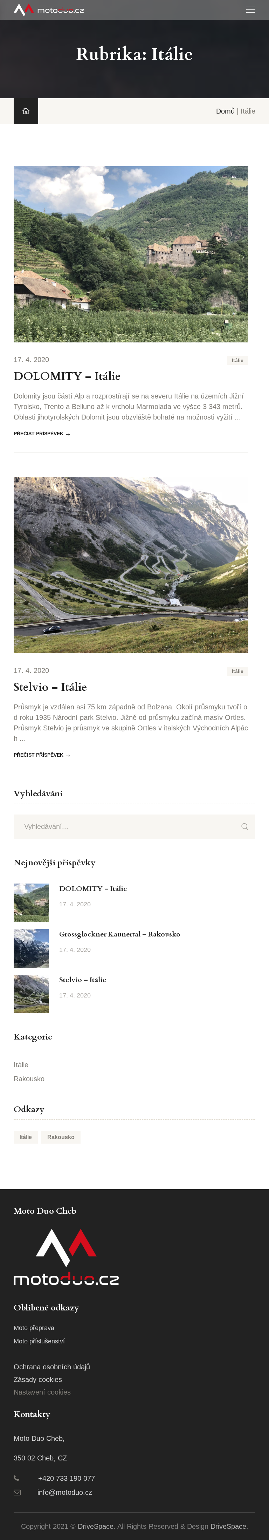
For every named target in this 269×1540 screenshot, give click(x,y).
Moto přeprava (34, 1327)
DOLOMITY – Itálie (67, 376)
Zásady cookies (38, 1379)
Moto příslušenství (39, 1341)
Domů (225, 111)
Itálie (237, 360)
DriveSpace (95, 1526)
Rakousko (29, 1079)
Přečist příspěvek (38, 433)
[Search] (244, 826)
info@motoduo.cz (64, 1492)
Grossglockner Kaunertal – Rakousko (119, 934)
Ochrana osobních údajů (52, 1367)
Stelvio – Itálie (50, 687)
